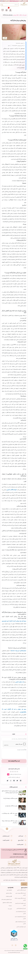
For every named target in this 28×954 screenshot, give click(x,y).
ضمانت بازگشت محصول (7, 902)
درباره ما (10, 905)
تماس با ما (10, 909)
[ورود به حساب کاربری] (10, 10)
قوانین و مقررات (9, 896)
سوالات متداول (9, 893)
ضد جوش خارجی (19, 682)
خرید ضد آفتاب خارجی (21, 890)
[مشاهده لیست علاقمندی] (2, 10)
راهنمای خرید (9, 890)
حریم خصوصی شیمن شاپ (6, 899)
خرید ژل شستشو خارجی (21, 908)
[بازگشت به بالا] (7, 829)
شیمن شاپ (24, 15)
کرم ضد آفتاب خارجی (12, 490)
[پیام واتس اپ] (12, 944)
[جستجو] (2, 4)
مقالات (20, 15)
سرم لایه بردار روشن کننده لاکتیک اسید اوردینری (14, 621)
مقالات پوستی (15, 15)
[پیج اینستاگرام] (15, 944)
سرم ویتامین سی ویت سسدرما (18, 651)
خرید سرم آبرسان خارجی (21, 927)
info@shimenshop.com (18, 854)
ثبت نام (24, 884)
